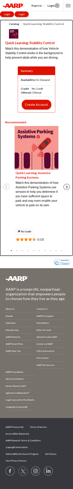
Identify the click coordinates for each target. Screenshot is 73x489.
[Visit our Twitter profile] (23, 471)
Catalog (14, 23)
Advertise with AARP (46, 337)
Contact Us (42, 308)
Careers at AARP (44, 343)
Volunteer (11, 323)
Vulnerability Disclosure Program (22, 454)
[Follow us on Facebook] (10, 471)
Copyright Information (17, 447)
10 (62, 250)
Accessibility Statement (17, 433)
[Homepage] (13, 5)
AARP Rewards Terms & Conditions (23, 440)
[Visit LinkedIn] (48, 471)
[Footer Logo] (36, 278)
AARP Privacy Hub (14, 427)
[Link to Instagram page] (35, 471)
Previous (6, 187)
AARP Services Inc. (45, 365)
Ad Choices (51, 454)
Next (66, 187)
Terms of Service (38, 427)
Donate (9, 316)
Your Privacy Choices (16, 460)
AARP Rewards (13, 337)
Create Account (36, 104)
